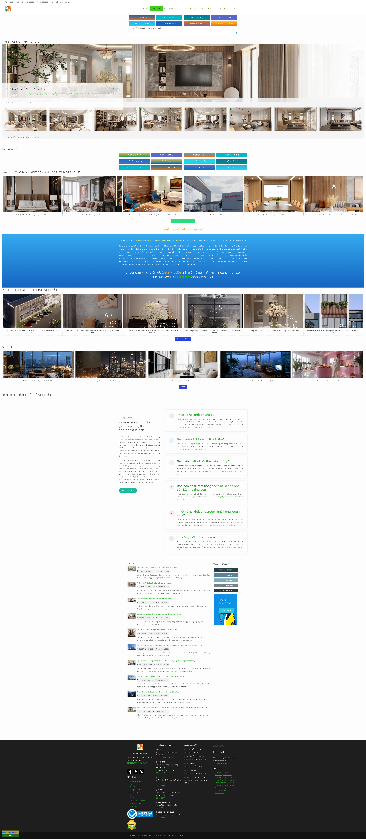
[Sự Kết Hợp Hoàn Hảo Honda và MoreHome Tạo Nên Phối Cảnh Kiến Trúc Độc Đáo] (32, 311)
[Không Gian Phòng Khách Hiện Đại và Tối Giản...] (183, 364)
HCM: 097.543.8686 (27, 2)
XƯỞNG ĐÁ (231, 167)
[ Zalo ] (4, 832)
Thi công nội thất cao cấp (195, 537)
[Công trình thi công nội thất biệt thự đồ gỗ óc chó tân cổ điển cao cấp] (152, 194)
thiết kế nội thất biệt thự (206, 439)
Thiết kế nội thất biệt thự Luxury (98, 93)
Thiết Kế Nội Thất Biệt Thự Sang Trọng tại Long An (154, 583)
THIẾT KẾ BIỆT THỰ (196, 18)
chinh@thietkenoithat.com (61, 2)
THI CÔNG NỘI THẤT (224, 18)
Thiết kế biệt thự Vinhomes (80, 93)
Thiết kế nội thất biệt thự (36, 93)
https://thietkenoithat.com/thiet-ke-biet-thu (192, 449)
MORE (183, 387)
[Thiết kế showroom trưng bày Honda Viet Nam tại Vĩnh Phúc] (213, 194)
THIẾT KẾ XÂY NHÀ (232, 161)
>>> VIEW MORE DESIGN (183, 221)
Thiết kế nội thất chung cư (196, 414)
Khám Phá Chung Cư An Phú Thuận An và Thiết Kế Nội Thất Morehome (160, 676)
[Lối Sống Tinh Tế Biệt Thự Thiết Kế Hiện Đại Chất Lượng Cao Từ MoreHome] (273, 311)
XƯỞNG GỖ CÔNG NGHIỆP (224, 24)
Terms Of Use (179, 835)
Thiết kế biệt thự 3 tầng (64, 93)
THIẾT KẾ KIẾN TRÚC (169, 24)
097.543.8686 (160, 785)
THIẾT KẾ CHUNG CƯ (169, 18)
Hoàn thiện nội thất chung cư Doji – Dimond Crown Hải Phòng (157, 629)
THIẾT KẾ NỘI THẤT (141, 18)
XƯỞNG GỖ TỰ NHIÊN (197, 24)
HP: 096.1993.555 (42, 2)
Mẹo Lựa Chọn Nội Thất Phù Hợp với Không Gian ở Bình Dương (158, 567)
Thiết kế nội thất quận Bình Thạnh (54, 95)
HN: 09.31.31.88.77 (13, 2)
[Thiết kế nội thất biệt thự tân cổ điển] (25, 119)
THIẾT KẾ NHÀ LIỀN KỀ (141, 24)
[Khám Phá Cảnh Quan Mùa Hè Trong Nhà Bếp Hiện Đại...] (327, 364)
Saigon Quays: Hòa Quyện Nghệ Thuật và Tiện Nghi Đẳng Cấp (158, 692)
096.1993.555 (160, 773)
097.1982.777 (132, 763)
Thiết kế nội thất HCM (71, 95)
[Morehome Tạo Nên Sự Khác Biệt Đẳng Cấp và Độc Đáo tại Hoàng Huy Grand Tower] (92, 311)
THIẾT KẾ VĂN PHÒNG (232, 155)
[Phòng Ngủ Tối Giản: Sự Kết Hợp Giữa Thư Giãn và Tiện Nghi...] (255, 364)
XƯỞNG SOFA (199, 167)
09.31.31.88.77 (183, 277)
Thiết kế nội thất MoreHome (150, 835)
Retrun (116, 88)
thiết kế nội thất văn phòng (209, 461)
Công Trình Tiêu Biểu (50, 93)
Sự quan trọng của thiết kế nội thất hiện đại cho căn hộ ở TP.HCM (159, 614)
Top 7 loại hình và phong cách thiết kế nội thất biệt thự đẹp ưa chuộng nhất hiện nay (166, 661)
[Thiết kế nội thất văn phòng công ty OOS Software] (273, 194)
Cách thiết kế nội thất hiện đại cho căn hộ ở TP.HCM (154, 598)
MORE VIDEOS (183, 338)
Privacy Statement (167, 835)
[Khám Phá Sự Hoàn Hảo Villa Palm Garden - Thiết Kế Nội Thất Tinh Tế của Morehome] (152, 311)
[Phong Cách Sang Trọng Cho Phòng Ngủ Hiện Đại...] (110, 364)
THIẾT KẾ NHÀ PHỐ (199, 155)
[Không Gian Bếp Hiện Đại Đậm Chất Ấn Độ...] (38, 364)
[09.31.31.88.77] (12, 835)
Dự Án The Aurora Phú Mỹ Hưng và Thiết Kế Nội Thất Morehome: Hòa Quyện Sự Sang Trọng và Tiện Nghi (172, 707)
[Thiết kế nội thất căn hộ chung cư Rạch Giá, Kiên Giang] (32, 194)
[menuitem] (143, 8)
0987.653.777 (142, 763)
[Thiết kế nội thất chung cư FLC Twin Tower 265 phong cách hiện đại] (334, 194)
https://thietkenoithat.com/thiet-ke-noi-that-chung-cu (195, 427)
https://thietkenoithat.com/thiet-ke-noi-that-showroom (223, 525)
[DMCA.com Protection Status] (131, 825)
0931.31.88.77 (161, 757)
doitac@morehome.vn (220, 763)
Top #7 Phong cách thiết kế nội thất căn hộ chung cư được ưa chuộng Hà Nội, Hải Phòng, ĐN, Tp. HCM (171, 645)
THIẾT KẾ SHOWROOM (134, 161)
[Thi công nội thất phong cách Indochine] (92, 194)
